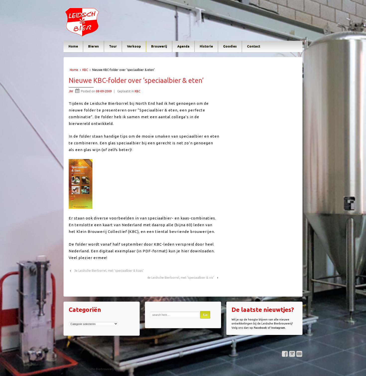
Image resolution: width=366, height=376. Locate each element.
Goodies (230, 46)
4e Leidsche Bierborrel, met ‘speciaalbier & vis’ (180, 277)
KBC (85, 69)
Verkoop (134, 46)
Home (73, 46)
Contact (253, 46)
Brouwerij (159, 46)
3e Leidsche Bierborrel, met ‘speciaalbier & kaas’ (109, 270)
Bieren (93, 46)
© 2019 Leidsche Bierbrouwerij (93, 369)
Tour (113, 46)
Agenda (183, 46)
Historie (206, 46)
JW (71, 91)
